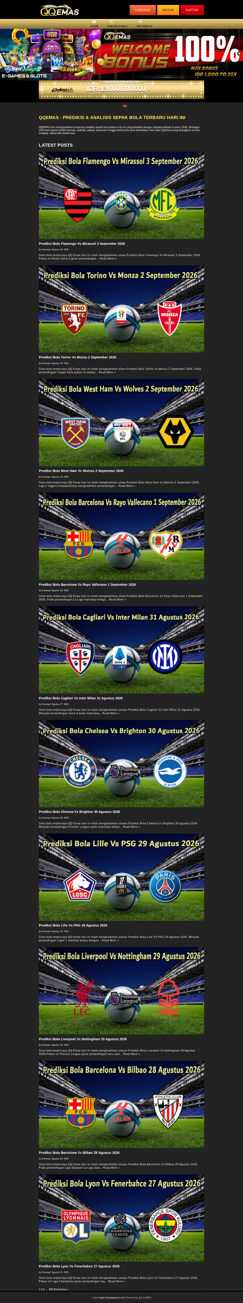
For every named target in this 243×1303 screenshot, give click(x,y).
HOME (95, 26)
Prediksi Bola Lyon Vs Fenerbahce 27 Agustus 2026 (79, 1266)
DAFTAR (192, 10)
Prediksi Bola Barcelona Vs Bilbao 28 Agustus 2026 (79, 1152)
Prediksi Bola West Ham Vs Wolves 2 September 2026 (81, 471)
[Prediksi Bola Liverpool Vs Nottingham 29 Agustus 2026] (121, 990)
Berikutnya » (61, 1289)
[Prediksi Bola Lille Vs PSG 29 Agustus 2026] (121, 877)
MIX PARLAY (144, 26)
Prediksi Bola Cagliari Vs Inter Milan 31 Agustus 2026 (81, 698)
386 (51, 1289)
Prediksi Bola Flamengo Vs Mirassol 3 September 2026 (82, 243)
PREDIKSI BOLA (117, 26)
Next (238, 53)
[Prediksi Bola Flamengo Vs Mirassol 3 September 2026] (121, 195)
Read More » (108, 258)
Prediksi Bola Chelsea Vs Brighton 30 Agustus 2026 (79, 812)
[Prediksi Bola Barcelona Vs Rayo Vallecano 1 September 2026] (121, 536)
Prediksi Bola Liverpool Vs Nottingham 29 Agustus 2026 (83, 1039)
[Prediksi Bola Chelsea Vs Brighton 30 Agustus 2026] (121, 763)
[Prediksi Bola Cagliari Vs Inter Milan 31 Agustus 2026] (121, 650)
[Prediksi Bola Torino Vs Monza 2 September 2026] (121, 309)
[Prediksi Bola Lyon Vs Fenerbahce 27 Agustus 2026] (121, 1218)
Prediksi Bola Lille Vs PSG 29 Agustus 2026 (73, 925)
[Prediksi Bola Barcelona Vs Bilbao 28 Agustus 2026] (121, 1104)
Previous (4, 53)
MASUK (168, 10)
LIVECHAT (143, 10)
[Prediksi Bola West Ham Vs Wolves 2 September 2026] (121, 422)
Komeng (46, 249)
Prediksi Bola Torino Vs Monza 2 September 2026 (77, 357)
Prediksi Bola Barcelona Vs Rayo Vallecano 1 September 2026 (87, 584)
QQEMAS (44, 127)
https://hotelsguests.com (112, 1297)
